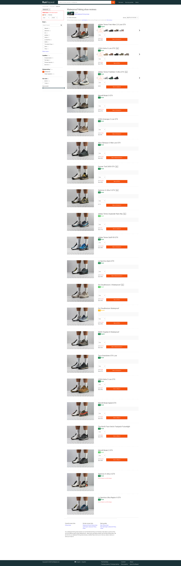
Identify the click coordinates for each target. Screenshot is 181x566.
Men (45, 15)
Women (50, 15)
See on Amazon (116, 39)
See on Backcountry (116, 157)
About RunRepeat (134, 564)
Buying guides (129, 2)
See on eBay (116, 388)
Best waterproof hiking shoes (82, 14)
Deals (137, 2)
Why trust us (109, 20)
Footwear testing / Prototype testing (110, 564)
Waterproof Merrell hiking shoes (90, 525)
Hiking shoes (52, 6)
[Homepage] (49, 2)
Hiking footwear (45, 6)
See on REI (116, 63)
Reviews (121, 2)
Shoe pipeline (124, 564)
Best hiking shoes (104, 525)
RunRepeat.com (55, 562)
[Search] (113, 2)
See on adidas (116, 87)
